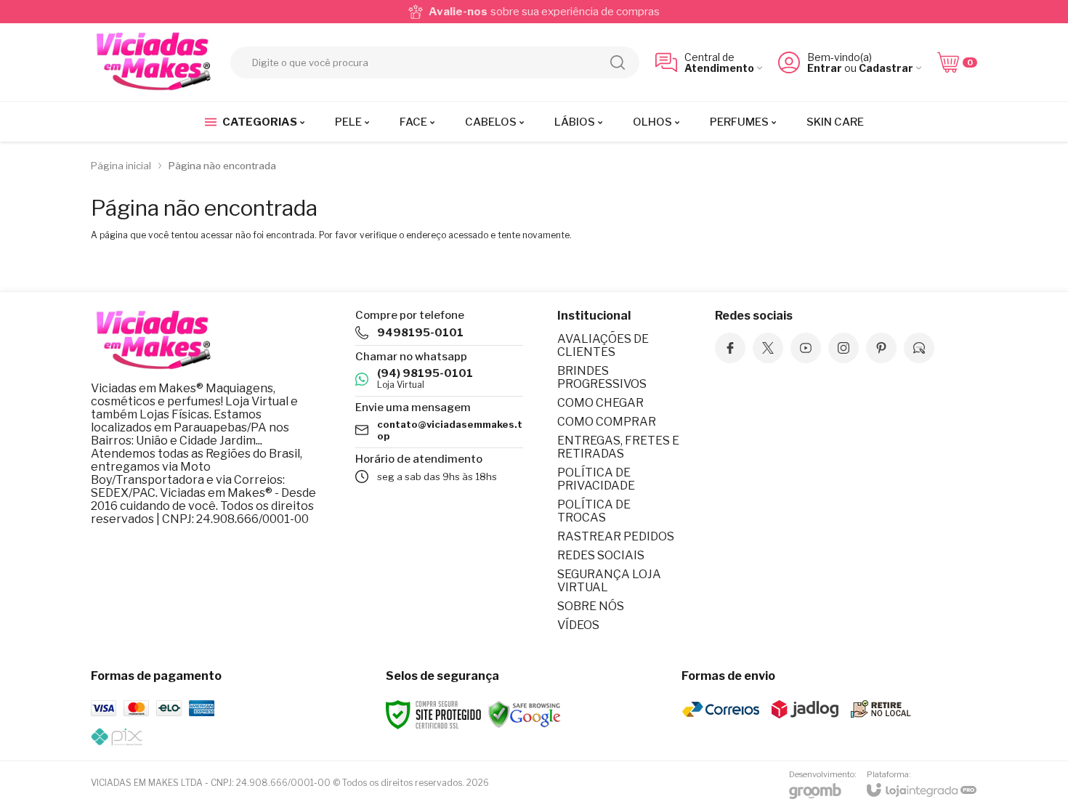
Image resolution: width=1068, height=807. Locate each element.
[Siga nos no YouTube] (805, 348)
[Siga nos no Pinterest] (881, 348)
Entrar (824, 67)
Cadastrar (886, 67)
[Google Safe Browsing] (524, 713)
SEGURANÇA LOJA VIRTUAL (609, 580)
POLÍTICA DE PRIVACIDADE (596, 479)
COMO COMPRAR (606, 422)
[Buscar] (617, 62)
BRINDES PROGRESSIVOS (602, 377)
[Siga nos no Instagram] (843, 348)
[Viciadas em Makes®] (152, 62)
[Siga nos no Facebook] (730, 348)
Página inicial (121, 165)
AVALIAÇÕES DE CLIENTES (603, 345)
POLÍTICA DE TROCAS (594, 511)
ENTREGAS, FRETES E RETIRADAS (618, 447)
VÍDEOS (578, 625)
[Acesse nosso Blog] (919, 348)
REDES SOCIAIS (600, 555)
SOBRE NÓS (590, 606)
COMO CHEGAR (600, 403)
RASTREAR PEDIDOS (615, 536)
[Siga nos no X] (768, 348)
